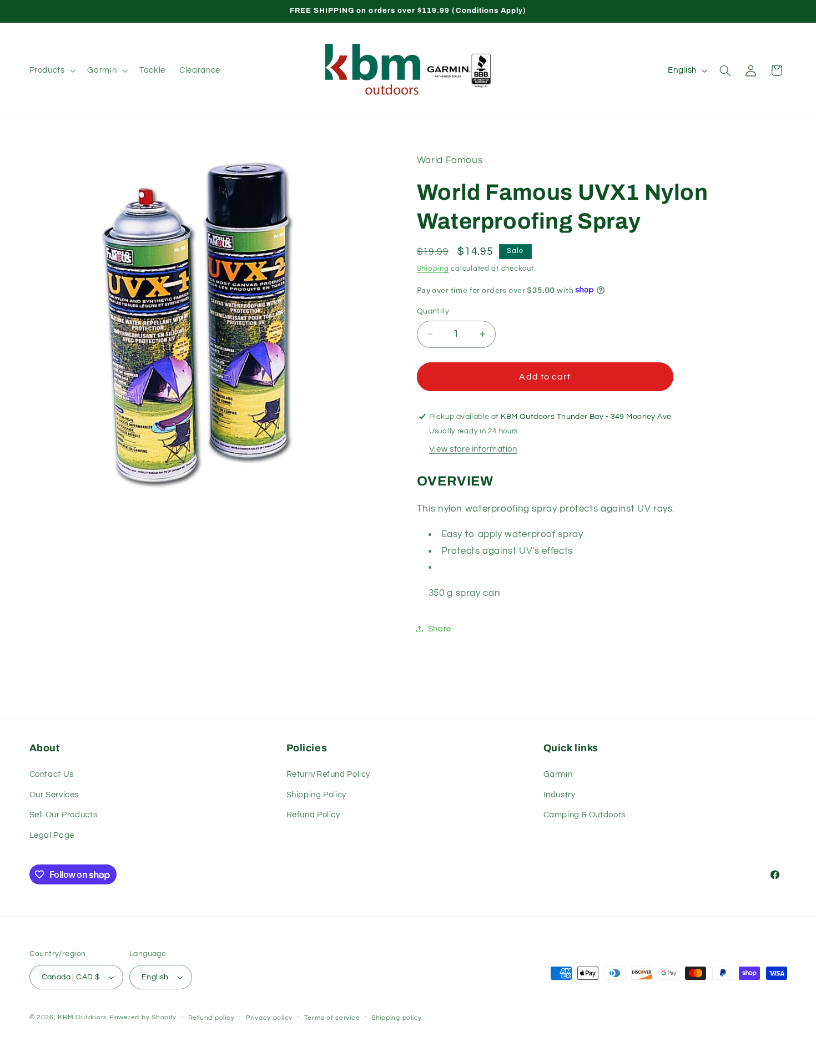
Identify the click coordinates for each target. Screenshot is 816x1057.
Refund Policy (313, 815)
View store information (473, 448)
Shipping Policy (316, 795)
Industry (559, 795)
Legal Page (51, 835)
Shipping (433, 268)
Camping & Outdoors (584, 815)
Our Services (54, 795)
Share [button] (439, 628)
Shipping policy (396, 1018)
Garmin (558, 774)
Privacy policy (269, 1018)
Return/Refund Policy (328, 774)
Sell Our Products (63, 815)
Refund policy (211, 1018)
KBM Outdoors (82, 1017)
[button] (51, 70)
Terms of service (332, 1018)
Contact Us (51, 774)
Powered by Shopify (143, 1017)
